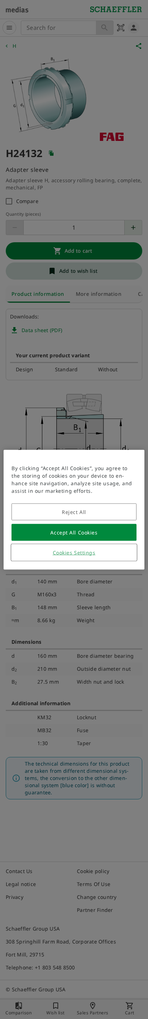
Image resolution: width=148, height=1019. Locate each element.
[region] (74, 509)
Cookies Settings (74, 552)
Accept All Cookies (73, 532)
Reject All (74, 511)
